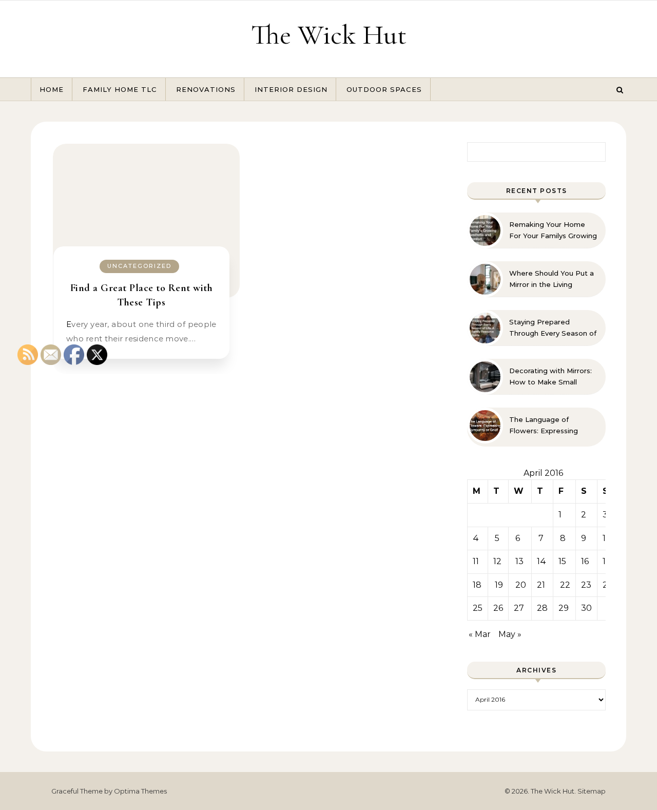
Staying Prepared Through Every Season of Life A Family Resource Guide (552, 328)
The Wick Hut (329, 34)
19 (499, 585)
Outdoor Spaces (384, 89)
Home (52, 89)
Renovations (206, 89)
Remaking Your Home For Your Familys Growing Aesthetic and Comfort (553, 230)
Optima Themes (140, 791)
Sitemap (591, 791)
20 (520, 585)
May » (509, 634)
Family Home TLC (120, 89)
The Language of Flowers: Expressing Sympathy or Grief (543, 425)
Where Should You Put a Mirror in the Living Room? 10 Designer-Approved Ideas (551, 279)
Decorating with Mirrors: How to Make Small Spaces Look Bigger (550, 377)
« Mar (480, 634)
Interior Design (291, 89)
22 (565, 585)
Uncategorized (139, 265)
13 (519, 561)
